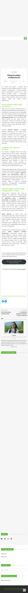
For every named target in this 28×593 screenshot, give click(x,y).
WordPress (22, 589)
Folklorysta (4, 556)
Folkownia (3, 553)
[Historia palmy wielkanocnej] (14, 55)
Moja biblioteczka (5, 580)
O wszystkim (14, 72)
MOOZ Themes (11, 589)
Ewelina (5, 81)
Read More (14, 346)
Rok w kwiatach (22, 269)
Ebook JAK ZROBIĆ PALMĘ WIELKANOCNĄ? (14, 261)
